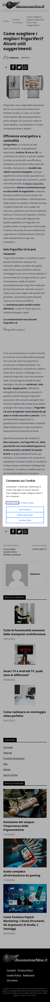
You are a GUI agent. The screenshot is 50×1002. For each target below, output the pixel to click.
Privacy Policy (27, 502)
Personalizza (25, 509)
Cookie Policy (12, 502)
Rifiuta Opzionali (25, 515)
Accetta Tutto (25, 520)
